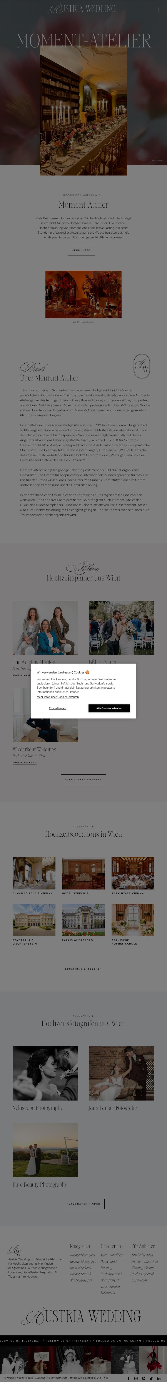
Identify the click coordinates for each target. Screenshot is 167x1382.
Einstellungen (57, 708)
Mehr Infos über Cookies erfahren (58, 697)
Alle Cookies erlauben (109, 708)
